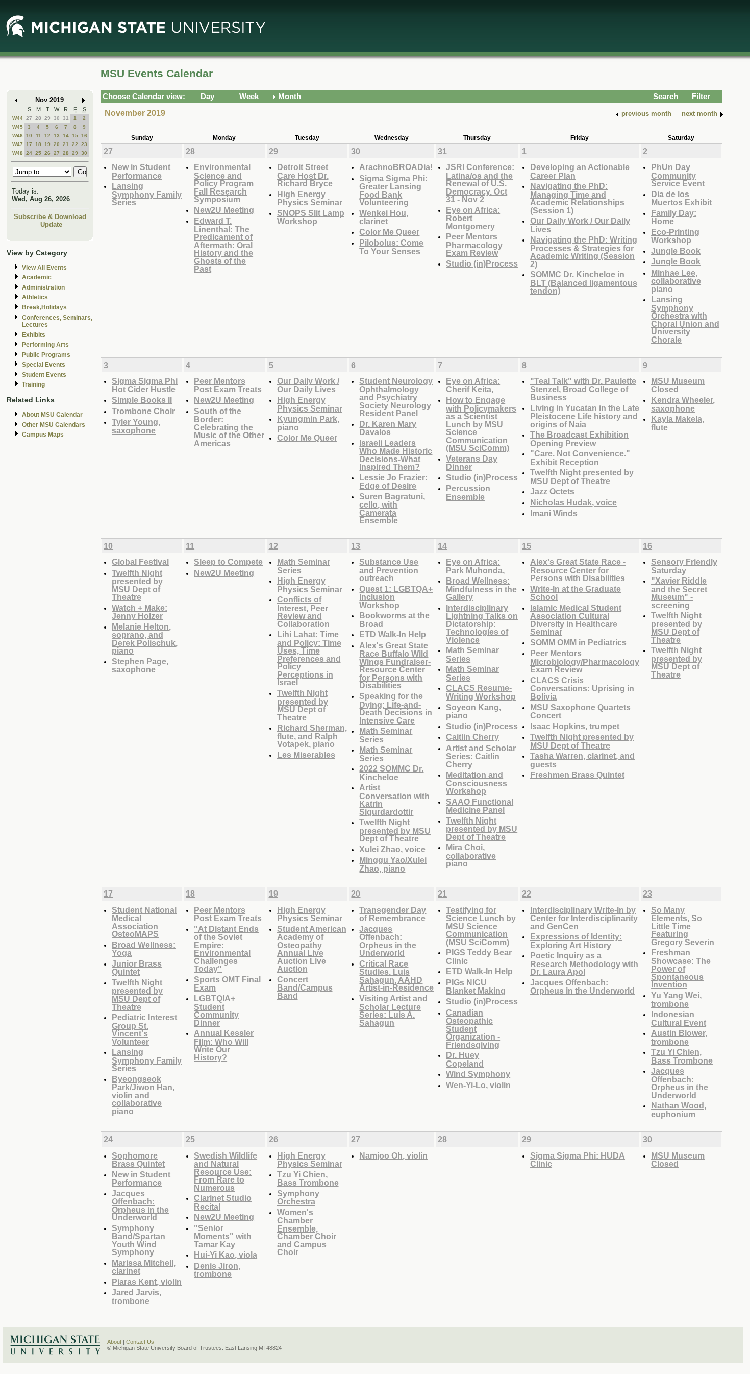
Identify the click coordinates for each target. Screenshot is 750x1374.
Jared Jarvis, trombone (136, 1297)
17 (29, 144)
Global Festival (140, 561)
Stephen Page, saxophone (140, 665)
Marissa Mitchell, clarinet (144, 1267)
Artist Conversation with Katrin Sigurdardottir (394, 799)
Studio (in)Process (482, 263)
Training (33, 384)
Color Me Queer (389, 231)
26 (47, 153)
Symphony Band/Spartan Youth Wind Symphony (138, 1240)
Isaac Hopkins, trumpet (574, 726)
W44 (17, 118)
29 (47, 118)
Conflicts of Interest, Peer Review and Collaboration (303, 612)
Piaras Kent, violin (147, 1281)
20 (57, 144)
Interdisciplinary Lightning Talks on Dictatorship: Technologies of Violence (482, 623)
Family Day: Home (673, 217)
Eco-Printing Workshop (675, 236)
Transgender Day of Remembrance (392, 914)
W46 (17, 135)
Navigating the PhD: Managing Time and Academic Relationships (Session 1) (577, 198)
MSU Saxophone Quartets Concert (580, 711)
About (114, 1342)
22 (75, 144)
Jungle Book (676, 250)
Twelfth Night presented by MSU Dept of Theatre (582, 477)
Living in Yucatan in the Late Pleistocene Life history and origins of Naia (584, 416)
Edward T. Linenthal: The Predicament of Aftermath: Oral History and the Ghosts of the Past (223, 244)
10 (29, 135)
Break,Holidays (44, 307)
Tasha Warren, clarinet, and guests (582, 760)
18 (38, 144)
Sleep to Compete (228, 561)
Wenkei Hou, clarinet (383, 217)
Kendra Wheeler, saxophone (683, 404)
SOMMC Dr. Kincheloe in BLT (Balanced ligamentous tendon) (583, 282)
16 (84, 135)
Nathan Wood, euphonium (678, 1110)
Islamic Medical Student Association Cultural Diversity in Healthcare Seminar (575, 620)
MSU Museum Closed (678, 385)
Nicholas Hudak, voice (573, 502)
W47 (17, 144)
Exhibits (33, 335)
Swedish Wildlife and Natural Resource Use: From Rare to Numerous (225, 1171)
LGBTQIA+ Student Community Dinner (216, 1010)
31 (66, 118)
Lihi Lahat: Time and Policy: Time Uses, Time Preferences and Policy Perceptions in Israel (309, 658)
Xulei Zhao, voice (392, 849)
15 (75, 135)
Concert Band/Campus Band (305, 987)
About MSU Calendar (52, 414)
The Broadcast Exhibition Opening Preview (579, 439)
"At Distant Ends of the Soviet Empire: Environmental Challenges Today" (226, 949)
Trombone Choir (143, 411)
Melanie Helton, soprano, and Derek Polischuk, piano (145, 639)
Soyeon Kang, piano (473, 711)
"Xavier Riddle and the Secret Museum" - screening (679, 593)
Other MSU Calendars (53, 424)
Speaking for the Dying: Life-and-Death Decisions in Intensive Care (395, 708)
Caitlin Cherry (472, 736)
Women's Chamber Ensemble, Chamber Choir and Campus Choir (306, 1232)
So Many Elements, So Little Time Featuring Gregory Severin (682, 926)
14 (66, 135)
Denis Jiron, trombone (217, 1270)
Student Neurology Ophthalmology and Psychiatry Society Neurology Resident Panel (396, 397)
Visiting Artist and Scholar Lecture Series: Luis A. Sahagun (393, 1010)
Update (51, 224)
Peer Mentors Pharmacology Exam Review (474, 244)
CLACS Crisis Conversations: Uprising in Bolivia (582, 688)
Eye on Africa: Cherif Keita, (473, 385)
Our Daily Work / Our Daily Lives (580, 225)
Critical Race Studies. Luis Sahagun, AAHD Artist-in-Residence (396, 976)
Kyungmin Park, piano (308, 423)
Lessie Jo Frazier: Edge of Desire (393, 482)
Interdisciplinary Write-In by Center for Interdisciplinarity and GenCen (584, 918)
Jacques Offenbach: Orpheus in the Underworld (387, 941)
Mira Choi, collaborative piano (471, 855)
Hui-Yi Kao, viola (225, 1254)
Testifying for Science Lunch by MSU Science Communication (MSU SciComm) (481, 926)
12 (47, 135)
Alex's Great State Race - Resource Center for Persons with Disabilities (578, 570)
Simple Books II (142, 399)
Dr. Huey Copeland (465, 1059)
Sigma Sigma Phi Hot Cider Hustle (145, 385)
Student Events (44, 374)
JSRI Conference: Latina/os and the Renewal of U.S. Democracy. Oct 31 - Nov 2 (480, 183)
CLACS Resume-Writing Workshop (481, 692)
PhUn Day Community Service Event (678, 175)
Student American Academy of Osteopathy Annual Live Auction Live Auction (311, 949)
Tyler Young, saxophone (136, 426)
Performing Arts (45, 344)
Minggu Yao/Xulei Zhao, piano (393, 864)
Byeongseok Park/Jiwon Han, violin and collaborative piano (143, 1095)
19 (47, 144)
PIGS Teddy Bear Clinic (479, 957)
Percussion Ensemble (468, 492)
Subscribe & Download (50, 217)
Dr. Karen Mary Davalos (387, 428)
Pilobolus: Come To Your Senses (391, 247)
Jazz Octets (552, 491)
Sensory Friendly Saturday (684, 566)
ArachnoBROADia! (396, 167)
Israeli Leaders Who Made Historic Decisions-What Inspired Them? (395, 455)
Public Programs (46, 354)
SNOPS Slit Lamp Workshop (310, 217)
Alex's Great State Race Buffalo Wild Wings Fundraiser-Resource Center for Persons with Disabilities (395, 665)
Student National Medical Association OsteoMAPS (144, 922)
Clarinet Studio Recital (223, 1202)
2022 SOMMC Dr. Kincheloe (391, 773)
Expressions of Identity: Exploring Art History (576, 941)
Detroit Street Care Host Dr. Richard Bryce (305, 175)
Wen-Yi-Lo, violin (478, 1085)
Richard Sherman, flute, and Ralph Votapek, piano (312, 736)
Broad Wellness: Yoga (144, 949)
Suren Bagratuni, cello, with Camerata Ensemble (392, 508)
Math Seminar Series (303, 566)
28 (38, 118)
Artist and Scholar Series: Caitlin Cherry (481, 756)
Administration (43, 287)
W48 (17, 153)
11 (38, 135)
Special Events (43, 364)
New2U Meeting (224, 209)
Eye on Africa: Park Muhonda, (475, 566)
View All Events (44, 267)
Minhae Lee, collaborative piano (676, 281)
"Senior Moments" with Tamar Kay (223, 1236)
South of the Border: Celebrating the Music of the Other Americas (229, 427)
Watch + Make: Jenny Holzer (139, 612)
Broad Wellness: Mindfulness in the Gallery (481, 588)
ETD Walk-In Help (392, 634)
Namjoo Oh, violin (393, 1155)
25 (38, 153)
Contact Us (140, 1342)
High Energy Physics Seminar (309, 198)
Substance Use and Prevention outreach (388, 570)
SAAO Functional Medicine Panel (479, 806)
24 (29, 153)
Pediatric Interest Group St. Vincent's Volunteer (144, 1029)
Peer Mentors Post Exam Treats (228, 385)
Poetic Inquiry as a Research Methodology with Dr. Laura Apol (584, 963)
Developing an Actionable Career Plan (580, 171)
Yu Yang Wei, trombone (676, 999)
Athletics (35, 297)
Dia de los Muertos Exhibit (681, 198)
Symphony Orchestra (298, 1198)
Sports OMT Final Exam (227, 984)
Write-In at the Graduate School (575, 593)
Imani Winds (554, 513)
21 (66, 144)
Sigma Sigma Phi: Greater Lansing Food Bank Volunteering (393, 190)
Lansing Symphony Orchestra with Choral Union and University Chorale (685, 319)
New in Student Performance (141, 171)
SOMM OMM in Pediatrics (578, 642)
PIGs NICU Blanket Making (476, 987)
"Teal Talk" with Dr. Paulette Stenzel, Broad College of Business (583, 389)
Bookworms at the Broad (394, 620)
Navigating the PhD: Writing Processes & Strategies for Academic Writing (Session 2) (583, 252)
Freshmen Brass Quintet (577, 774)
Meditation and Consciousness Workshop (476, 783)
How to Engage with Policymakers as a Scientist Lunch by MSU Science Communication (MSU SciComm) (481, 423)
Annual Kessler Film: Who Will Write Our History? (224, 1045)
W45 (17, 127)
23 (84, 144)
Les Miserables (306, 754)
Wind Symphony (478, 1073)
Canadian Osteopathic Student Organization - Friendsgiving (473, 1028)
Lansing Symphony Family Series (147, 194)
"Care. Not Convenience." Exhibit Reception (580, 458)
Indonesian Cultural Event (678, 1018)
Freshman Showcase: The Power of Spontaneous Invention (681, 968)
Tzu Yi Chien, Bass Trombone (682, 1056)
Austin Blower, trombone (679, 1037)
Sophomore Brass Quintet (138, 1160)
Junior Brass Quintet (137, 968)
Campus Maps (43, 434)
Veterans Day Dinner (471, 463)
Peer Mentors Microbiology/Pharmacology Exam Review (584, 661)
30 (57, 118)
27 (29, 118)
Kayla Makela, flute (677, 423)
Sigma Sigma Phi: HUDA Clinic (577, 1160)
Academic (37, 277)
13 (57, 135)
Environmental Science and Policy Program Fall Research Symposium (224, 183)
